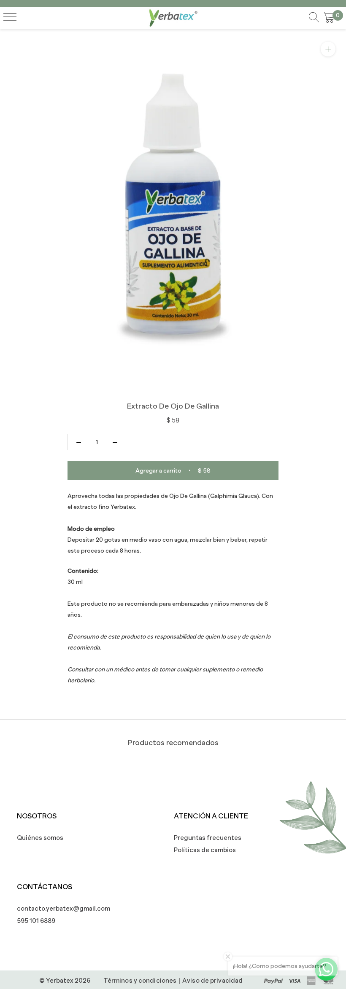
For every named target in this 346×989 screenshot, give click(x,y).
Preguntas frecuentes (207, 837)
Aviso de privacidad (212, 980)
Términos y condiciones (139, 980)
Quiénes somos (40, 837)
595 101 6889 (36, 920)
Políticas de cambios (205, 849)
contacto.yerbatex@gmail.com (59, 908)
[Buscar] (314, 18)
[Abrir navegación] (9, 17)
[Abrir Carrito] (328, 17)
